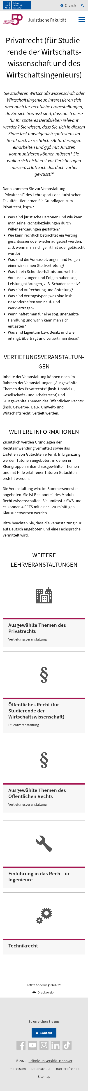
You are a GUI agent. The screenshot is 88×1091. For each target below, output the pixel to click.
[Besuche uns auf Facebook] (21, 1044)
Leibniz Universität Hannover (50, 1060)
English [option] (70, 5)
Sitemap (44, 1076)
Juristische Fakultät (47, 20)
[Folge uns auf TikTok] (67, 1044)
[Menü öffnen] (81, 21)
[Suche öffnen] (83, 5)
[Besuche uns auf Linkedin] (55, 1044)
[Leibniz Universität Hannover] (17, 5)
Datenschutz (40, 1068)
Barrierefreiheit (67, 1068)
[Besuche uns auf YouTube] (32, 1044)
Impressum (17, 1068)
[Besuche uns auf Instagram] (44, 1044)
